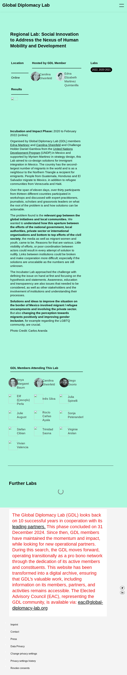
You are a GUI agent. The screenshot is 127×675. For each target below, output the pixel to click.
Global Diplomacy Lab (26, 5)
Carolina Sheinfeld (48, 145)
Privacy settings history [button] (23, 661)
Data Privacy (18, 646)
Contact (15, 631)
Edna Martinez (20, 145)
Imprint (14, 624)
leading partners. (29, 526)
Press (14, 639)
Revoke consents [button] (20, 668)
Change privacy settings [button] (24, 653)
